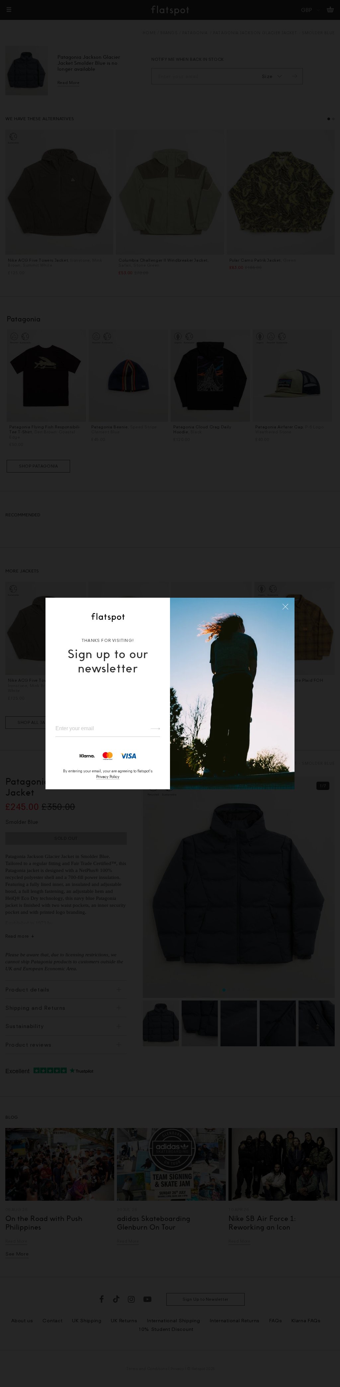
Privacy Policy (108, 776)
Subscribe (152, 729)
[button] (286, 607)
